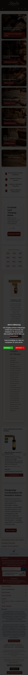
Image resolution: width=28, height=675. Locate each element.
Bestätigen (7, 347)
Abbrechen (19, 347)
